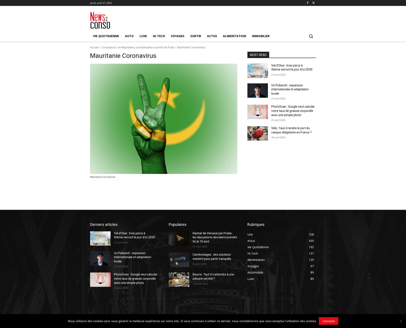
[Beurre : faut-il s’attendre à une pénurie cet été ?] (179, 279)
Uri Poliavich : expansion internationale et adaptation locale (290, 89)
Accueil (94, 47)
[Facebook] (307, 3)
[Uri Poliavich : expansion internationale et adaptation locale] (257, 90)
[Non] (401, 321)
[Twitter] (313, 3)
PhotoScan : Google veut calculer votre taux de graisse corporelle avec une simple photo (293, 111)
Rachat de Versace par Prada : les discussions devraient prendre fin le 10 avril (215, 237)
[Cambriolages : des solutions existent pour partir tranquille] (179, 260)
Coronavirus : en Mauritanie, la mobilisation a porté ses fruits (137, 47)
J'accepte (328, 321)
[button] (311, 36)
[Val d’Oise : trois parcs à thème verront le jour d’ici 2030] (257, 71)
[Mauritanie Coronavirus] (163, 119)
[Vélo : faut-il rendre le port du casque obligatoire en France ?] (257, 133)
